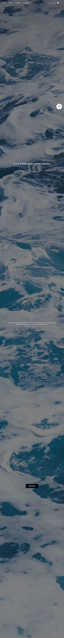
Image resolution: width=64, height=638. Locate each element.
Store (4, 3)
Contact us (26, 3)
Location (17, 3)
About (10, 3)
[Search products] (59, 106)
